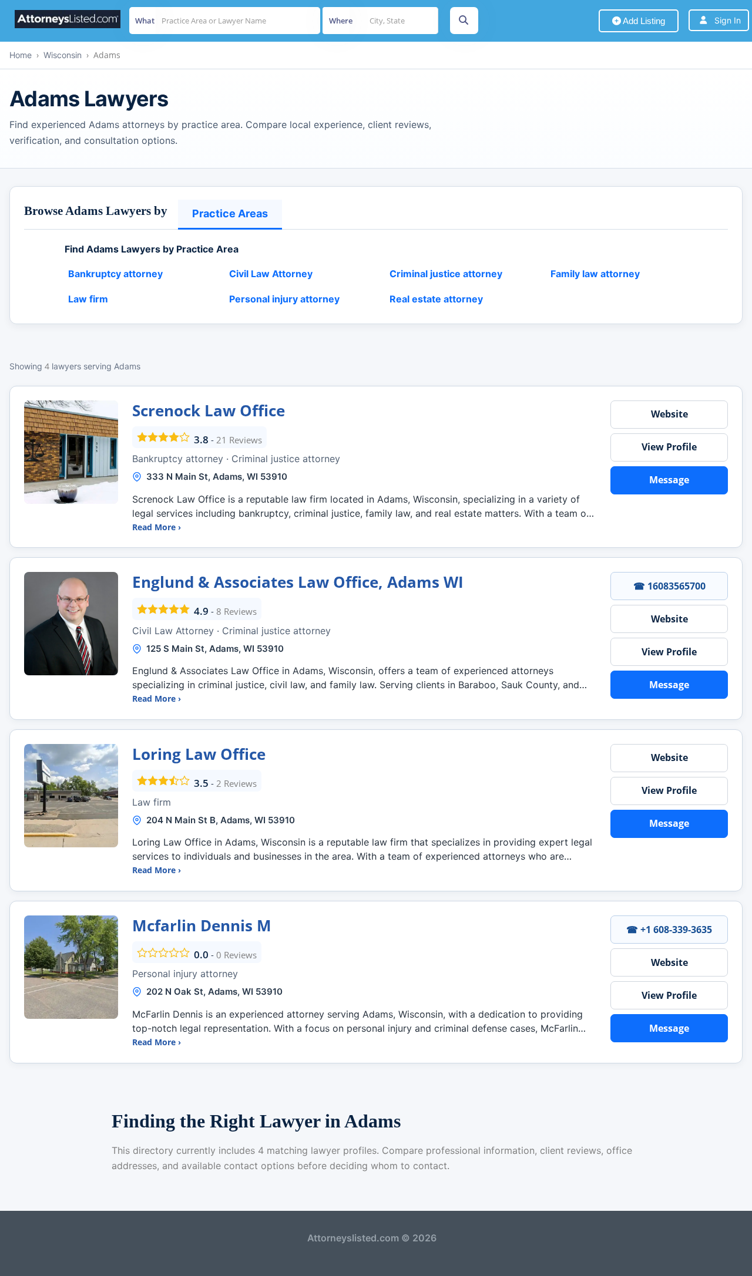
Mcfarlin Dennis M (201, 925)
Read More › (156, 527)
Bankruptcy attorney (115, 274)
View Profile (669, 446)
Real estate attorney (436, 299)
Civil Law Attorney (271, 274)
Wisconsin (62, 55)
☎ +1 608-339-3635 (669, 929)
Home (20, 55)
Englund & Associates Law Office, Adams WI (298, 581)
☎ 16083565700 (669, 586)
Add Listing (643, 21)
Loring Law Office (199, 754)
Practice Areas (230, 213)
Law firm (88, 299)
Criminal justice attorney (446, 274)
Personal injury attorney (284, 299)
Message (669, 479)
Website (669, 414)
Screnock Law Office (208, 410)
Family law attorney (595, 274)
